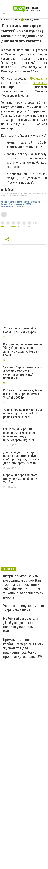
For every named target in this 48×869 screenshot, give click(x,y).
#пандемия (35, 202)
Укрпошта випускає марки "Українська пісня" (23, 608)
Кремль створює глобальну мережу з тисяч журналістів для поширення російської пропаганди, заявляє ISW (23, 648)
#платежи (21, 206)
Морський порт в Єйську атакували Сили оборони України (20, 478)
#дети (26, 202)
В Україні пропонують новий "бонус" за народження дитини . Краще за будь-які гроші (22, 349)
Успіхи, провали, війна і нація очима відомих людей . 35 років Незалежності (23, 413)
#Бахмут (5, 202)
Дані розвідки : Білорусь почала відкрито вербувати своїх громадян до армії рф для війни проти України (21, 457)
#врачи (4, 204)
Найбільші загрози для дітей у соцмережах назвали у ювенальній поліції (20, 624)
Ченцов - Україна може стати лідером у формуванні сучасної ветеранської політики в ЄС (23, 372)
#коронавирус (16, 202)
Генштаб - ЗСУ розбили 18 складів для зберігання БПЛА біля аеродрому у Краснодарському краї (23, 434)
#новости (20, 204)
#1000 (28, 204)
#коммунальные (8, 206)
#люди (12, 204)
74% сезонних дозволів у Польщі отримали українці (21, 330)
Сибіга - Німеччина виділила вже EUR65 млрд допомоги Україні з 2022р (22, 393)
